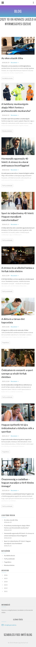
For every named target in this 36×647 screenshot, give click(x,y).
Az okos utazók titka (12, 58)
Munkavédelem (7, 131)
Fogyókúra (5, 342)
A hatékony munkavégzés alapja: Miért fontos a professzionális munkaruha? (16, 107)
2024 (5, 581)
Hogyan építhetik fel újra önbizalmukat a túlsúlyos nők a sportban (17, 428)
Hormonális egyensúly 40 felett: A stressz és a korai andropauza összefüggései (15, 162)
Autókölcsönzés (7, 78)
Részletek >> (15, 62)
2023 (5, 585)
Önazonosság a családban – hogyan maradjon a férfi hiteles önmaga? (17, 482)
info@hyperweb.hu (10, 625)
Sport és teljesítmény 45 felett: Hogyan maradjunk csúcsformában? (17, 216)
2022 (5, 588)
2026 (5, 575)
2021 (5, 591)
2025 (5, 578)
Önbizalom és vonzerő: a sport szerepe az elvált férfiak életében (17, 373)
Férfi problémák (7, 185)
